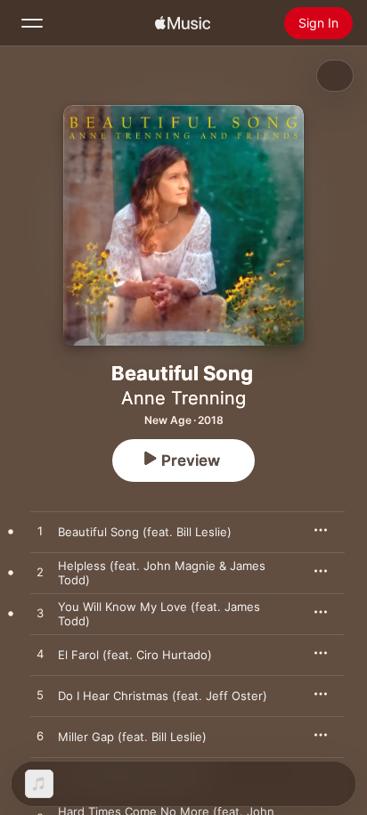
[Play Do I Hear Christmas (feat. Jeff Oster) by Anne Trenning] (40, 696)
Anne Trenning (183, 398)
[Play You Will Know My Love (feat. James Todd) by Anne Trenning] (40, 614)
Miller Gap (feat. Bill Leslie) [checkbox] (132, 736)
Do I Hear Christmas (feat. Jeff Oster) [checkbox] (162, 696)
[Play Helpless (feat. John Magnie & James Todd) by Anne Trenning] (40, 573)
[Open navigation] (32, 23)
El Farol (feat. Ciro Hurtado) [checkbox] (135, 655)
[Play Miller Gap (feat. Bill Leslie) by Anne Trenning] (40, 737)
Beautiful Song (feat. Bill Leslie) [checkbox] (145, 532)
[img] (182, 23)
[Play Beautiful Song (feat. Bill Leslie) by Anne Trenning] (40, 532)
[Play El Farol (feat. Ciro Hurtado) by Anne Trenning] (40, 655)
